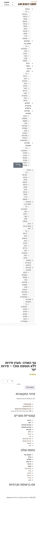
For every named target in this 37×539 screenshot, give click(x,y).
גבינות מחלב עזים (25, 26)
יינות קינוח (25, 99)
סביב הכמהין (24, 131)
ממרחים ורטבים (24, 136)
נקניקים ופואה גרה (27, 42)
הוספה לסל (30, 387)
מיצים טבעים (25, 156)
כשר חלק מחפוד (25, 58)
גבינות (27, 9)
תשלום (29, 459)
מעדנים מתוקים (27, 144)
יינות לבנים (25, 84)
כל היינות (25, 75)
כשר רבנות (25, 52)
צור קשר (28, 462)
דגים (29, 224)
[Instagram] (27, 490)
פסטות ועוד (25, 122)
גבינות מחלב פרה (25, 33)
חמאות (25, 199)
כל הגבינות (24, 12)
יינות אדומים (24, 79)
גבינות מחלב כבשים (25, 19)
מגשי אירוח (28, 67)
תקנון (29, 466)
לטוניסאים (23, 140)
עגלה (29, 457)
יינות (28, 71)
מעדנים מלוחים (27, 112)
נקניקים (28, 429)
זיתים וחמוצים (24, 117)
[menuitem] (6, 2)
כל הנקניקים (24, 47)
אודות (29, 464)
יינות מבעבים (24, 94)
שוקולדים (24, 165)
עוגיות (25, 160)
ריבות (25, 163)
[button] (29, 167)
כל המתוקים (24, 149)
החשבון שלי (27, 455)
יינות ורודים (25, 89)
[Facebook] (32, 490)
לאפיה (25, 153)
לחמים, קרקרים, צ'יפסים (28, 106)
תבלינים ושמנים (24, 127)
